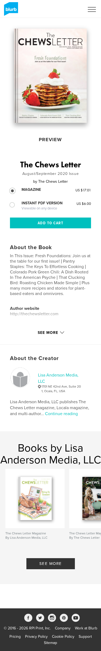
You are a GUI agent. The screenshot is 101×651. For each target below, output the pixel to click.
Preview (50, 140)
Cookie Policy (63, 636)
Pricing (15, 636)
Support (85, 636)
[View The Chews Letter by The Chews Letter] (50, 76)
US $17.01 (83, 190)
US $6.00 (83, 203)
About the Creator (34, 358)
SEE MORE (50, 563)
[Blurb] (10, 11)
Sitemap (50, 642)
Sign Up (71, 9)
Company (63, 628)
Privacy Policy (36, 636)
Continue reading (61, 413)
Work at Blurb (86, 628)
